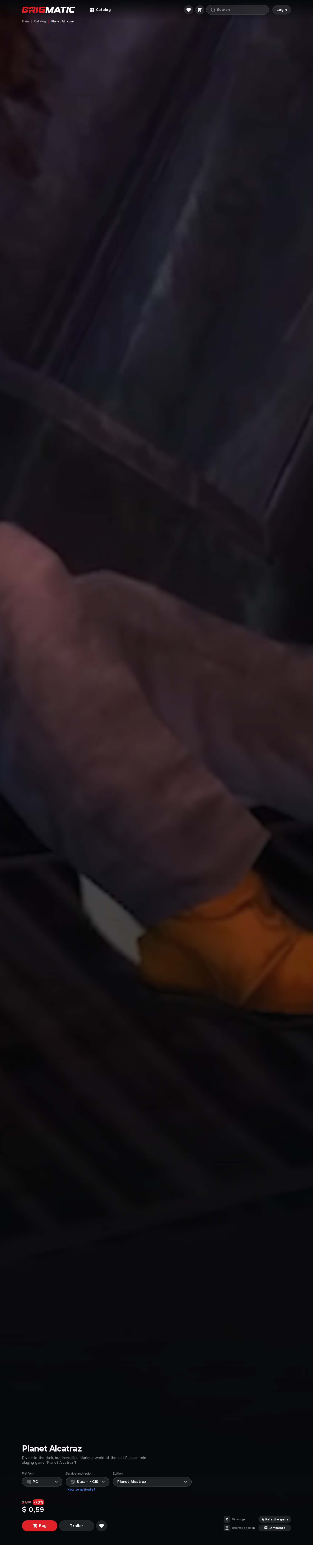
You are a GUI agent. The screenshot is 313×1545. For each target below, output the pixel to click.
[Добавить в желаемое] (101, 1525)
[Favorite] (188, 10)
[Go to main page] (48, 10)
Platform (28, 1473)
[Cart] (199, 10)
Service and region (79, 1473)
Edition (118, 1473)
